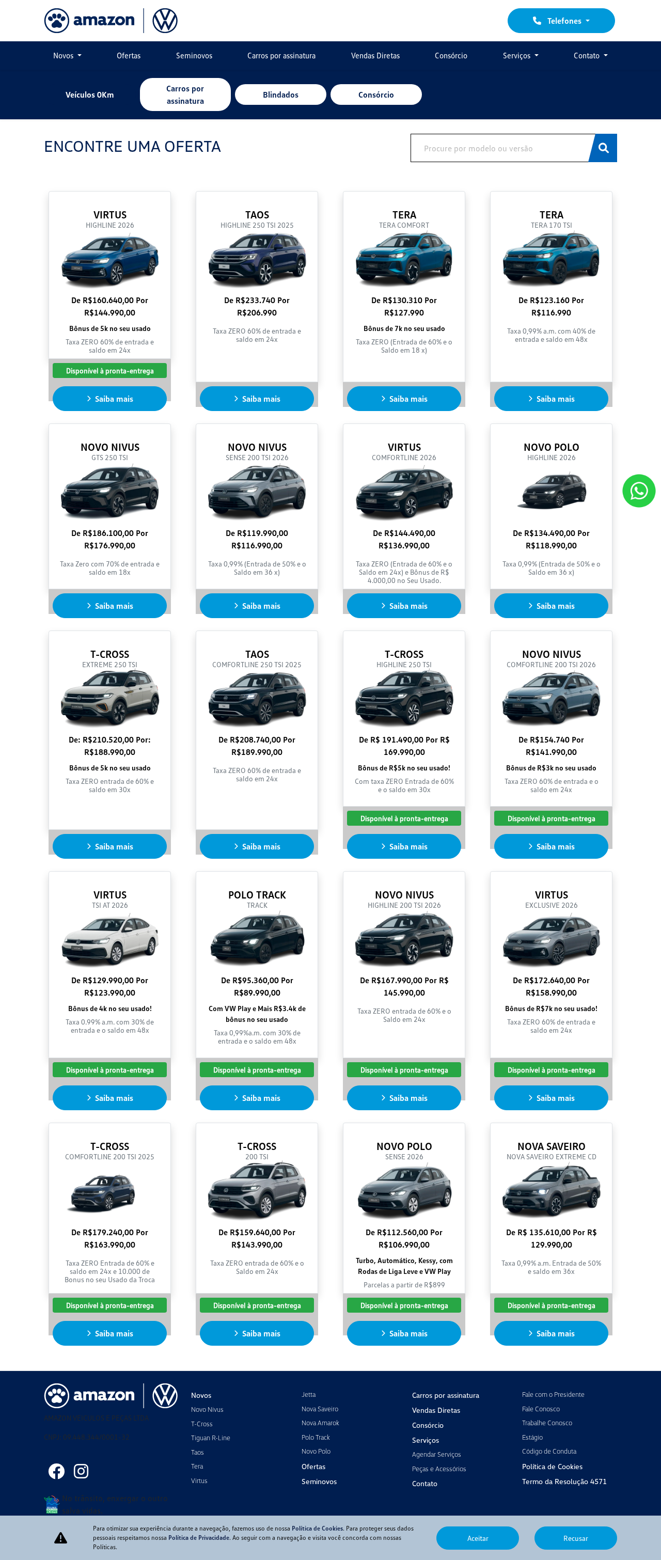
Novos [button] (64, 55)
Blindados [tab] (280, 94)
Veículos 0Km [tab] (90, 94)
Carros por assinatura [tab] (185, 94)
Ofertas (128, 55)
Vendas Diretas (375, 55)
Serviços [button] (517, 55)
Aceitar (478, 1538)
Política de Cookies (552, 1466)
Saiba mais (114, 398)
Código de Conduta (549, 1451)
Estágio (532, 1437)
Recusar (575, 1538)
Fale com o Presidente (553, 1394)
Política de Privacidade (198, 1537)
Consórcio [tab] (376, 94)
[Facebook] (56, 1471)
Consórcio (451, 55)
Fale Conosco (541, 1409)
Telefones (564, 20)
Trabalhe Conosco (547, 1423)
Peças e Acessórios (439, 1468)
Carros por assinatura (281, 55)
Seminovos (194, 55)
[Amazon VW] (111, 20)
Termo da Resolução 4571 (564, 1481)
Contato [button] (588, 55)
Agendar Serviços (436, 1454)
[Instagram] (81, 1471)
